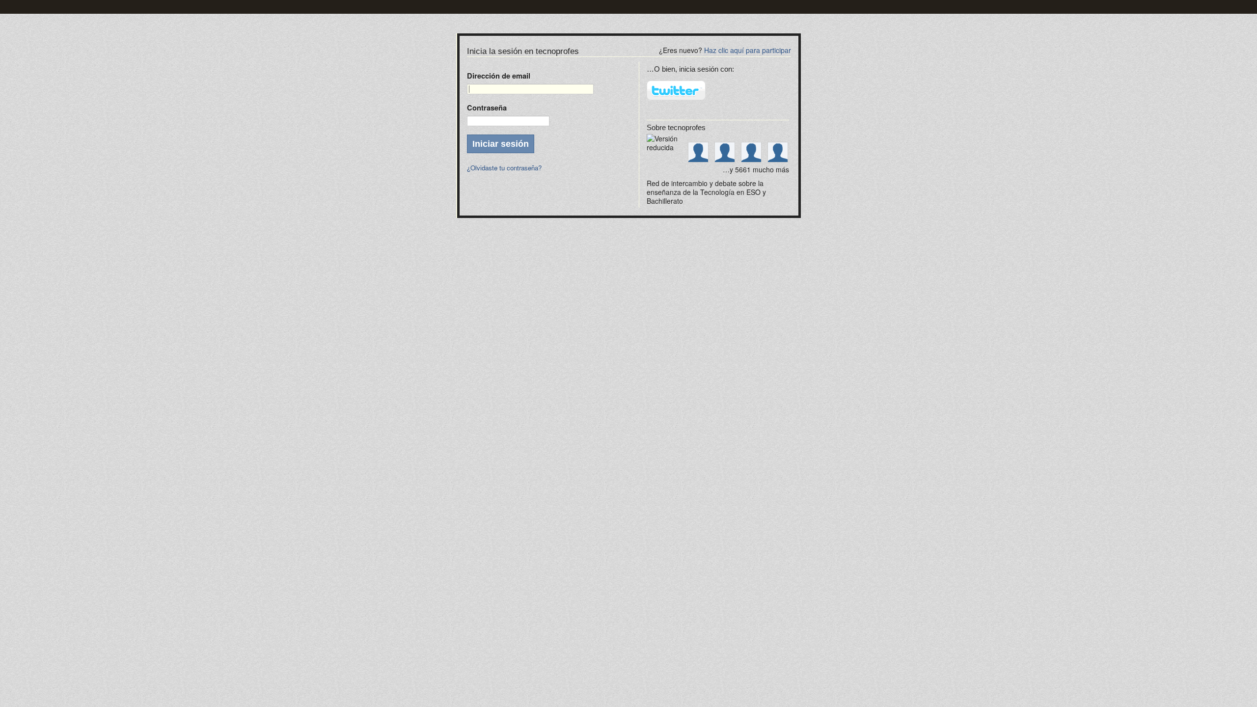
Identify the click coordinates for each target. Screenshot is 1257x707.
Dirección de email (498, 75)
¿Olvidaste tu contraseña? (504, 167)
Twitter (676, 90)
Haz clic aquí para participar (747, 50)
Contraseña (487, 107)
